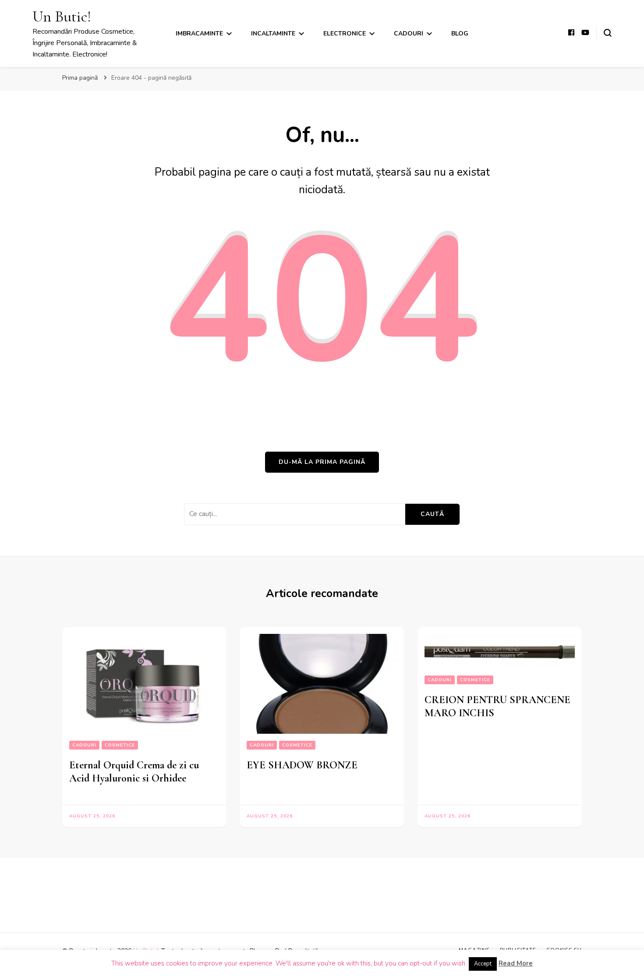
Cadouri (408, 33)
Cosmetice (120, 745)
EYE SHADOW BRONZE (302, 765)
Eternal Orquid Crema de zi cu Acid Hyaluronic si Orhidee (134, 772)
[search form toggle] (608, 33)
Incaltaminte (273, 33)
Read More (516, 963)
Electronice (344, 33)
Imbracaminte (199, 33)
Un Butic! (61, 16)
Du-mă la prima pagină (322, 462)
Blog (459, 33)
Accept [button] (483, 964)
